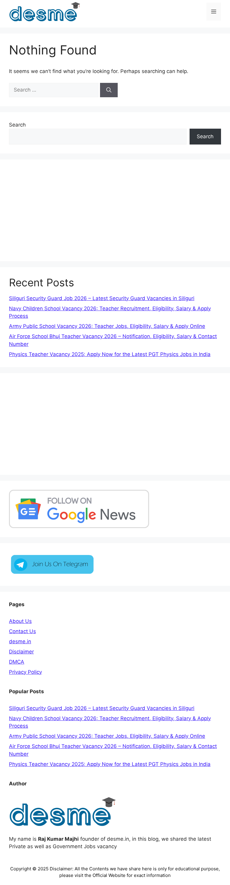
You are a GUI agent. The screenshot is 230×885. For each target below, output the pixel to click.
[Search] (109, 90)
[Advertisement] (115, 210)
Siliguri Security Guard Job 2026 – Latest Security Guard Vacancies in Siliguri (101, 298)
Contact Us (22, 631)
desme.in (20, 641)
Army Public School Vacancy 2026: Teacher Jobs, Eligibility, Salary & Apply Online (107, 326)
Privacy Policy (25, 672)
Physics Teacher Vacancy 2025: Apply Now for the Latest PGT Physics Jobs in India (110, 354)
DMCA (16, 662)
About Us (20, 621)
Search (17, 125)
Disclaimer (21, 652)
